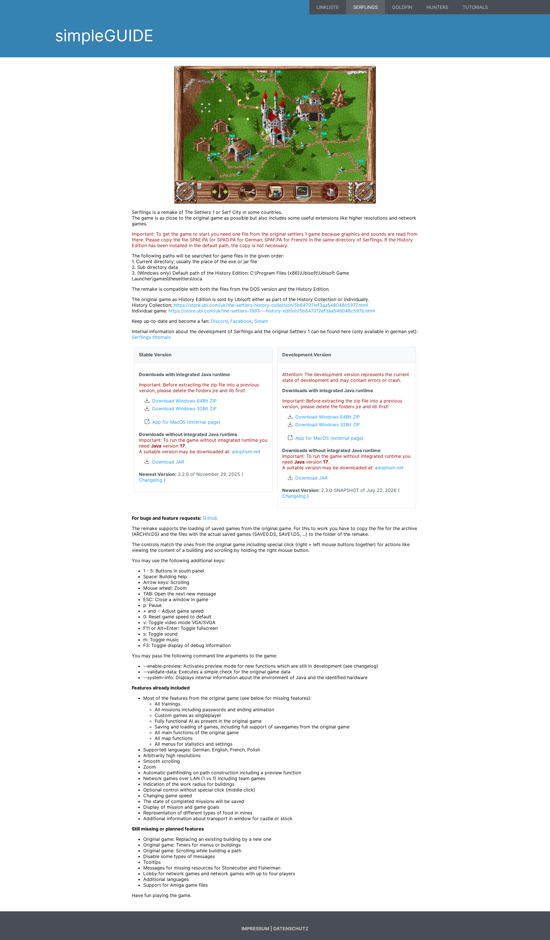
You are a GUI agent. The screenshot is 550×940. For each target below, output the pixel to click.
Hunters (437, 7)
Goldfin (402, 7)
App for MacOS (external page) (186, 422)
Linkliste (328, 7)
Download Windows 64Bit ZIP (184, 401)
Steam (261, 321)
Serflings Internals (151, 337)
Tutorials (475, 7)
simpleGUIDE (104, 35)
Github (210, 518)
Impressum (255, 928)
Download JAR (168, 462)
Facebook (241, 321)
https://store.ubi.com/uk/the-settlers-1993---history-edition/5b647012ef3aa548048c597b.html (271, 311)
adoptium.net (246, 451)
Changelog (150, 480)
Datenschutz (291, 928)
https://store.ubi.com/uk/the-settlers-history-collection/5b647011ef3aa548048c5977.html (271, 305)
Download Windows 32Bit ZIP (184, 408)
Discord (219, 321)
